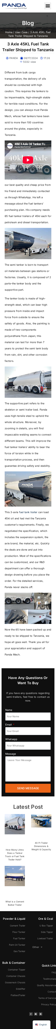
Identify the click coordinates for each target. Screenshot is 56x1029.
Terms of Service (47, 998)
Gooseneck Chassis (15, 982)
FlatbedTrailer (18, 995)
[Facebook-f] (31, 1014)
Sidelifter (20, 988)
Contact (52, 991)
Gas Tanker (19, 951)
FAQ (54, 972)
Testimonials (49, 978)
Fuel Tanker (19, 938)
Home (8, 32)
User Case (21, 32)
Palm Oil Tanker (17, 944)
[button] (47, 5)
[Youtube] (35, 1014)
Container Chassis (15, 976)
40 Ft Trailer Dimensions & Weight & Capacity (41, 846)
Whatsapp (11, 739)
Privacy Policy (48, 1004)
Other (35, 947)
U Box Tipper (46, 925)
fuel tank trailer (28, 512)
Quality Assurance (46, 985)
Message (10, 753)
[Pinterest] (40, 1014)
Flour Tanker (18, 932)
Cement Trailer (17, 925)
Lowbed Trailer (45, 938)
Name (8, 709)
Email (9, 724)
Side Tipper (47, 932)
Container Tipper (16, 969)
